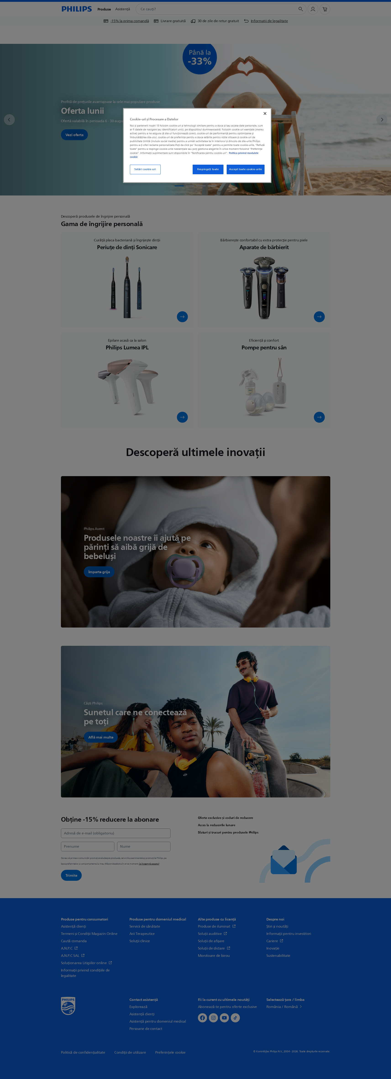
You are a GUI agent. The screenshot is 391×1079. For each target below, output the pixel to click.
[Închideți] (265, 113)
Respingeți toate (208, 169)
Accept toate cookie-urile (245, 169)
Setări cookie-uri (145, 169)
